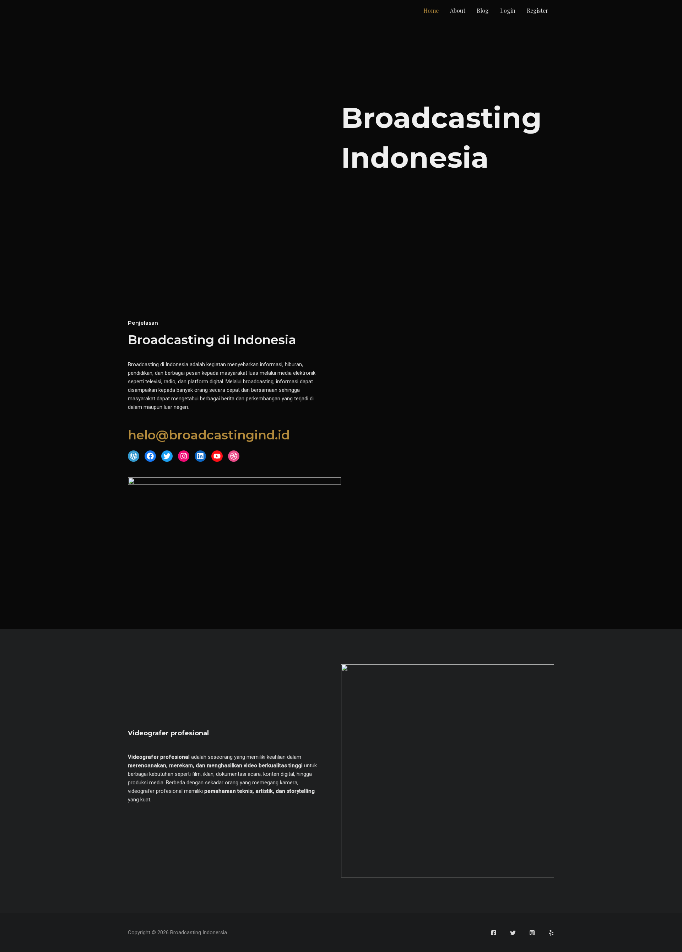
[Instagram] (532, 933)
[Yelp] (551, 933)
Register (537, 10)
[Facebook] (494, 933)
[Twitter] (513, 933)
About (457, 10)
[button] (133, 456)
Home (431, 10)
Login (507, 10)
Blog (483, 10)
